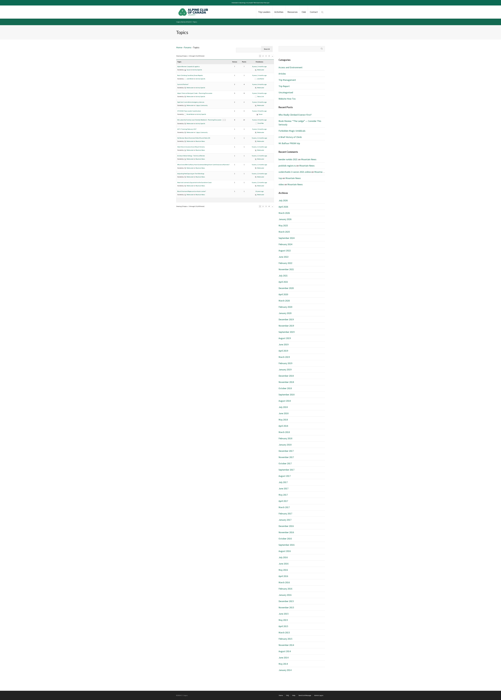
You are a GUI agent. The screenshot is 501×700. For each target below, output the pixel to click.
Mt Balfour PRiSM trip (289, 143)
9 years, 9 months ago (259, 93)
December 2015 (286, 601)
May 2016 (283, 569)
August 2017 (285, 475)
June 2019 (283, 344)
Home (179, 47)
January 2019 (285, 369)
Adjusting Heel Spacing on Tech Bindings (190, 174)
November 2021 (286, 269)
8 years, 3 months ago (259, 66)
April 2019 (283, 350)
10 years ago (259, 191)
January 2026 (285, 219)
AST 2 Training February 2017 (186, 129)
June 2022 (283, 256)
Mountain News (200, 141)
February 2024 (285, 244)
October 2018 (285, 388)
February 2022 (285, 263)
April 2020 (283, 294)
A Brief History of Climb (290, 137)
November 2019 (286, 325)
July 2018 (283, 407)
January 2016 (285, 594)
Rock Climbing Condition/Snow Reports (190, 75)
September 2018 (286, 394)
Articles (282, 73)
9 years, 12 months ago (259, 174)
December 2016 (286, 526)
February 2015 (285, 638)
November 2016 (286, 532)
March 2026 (284, 212)
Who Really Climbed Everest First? (295, 114)
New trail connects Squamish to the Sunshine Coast (194, 182)
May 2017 (283, 494)
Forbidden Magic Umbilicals (292, 130)
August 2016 (285, 551)
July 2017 (283, 482)
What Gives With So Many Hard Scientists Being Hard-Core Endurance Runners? (203, 165)
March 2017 (284, 507)
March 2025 (284, 231)
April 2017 (283, 500)
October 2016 (285, 538)
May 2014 (283, 663)
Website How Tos (287, 98)
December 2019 (286, 319)
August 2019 (285, 338)
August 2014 (285, 651)
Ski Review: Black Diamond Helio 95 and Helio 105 (193, 138)
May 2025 (283, 225)
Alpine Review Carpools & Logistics (188, 66)
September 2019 (286, 331)
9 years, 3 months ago (259, 75)
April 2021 (283, 281)
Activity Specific (197, 70)
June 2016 (283, 563)
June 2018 (283, 413)
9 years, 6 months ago (259, 84)
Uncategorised (286, 92)
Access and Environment (290, 67)
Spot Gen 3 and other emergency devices (190, 102)
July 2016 (283, 557)
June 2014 (283, 657)
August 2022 (285, 250)
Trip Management (287, 79)
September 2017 (286, 469)
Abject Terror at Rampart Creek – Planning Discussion (194, 93)
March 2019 (284, 356)
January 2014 (285, 670)
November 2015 (286, 607)
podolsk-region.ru (287, 165)
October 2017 (285, 463)
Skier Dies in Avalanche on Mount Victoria (191, 147)
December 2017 (286, 450)
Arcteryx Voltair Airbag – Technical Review (191, 156)
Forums (187, 47)
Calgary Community (202, 105)
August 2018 (285, 400)
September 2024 (286, 238)
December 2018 (286, 375)
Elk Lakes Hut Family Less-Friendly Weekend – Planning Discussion (199, 120)
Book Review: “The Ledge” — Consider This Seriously (300, 122)
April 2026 (283, 206)
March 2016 (284, 582)
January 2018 (285, 444)
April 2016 (283, 576)
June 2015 (283, 613)
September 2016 (286, 544)
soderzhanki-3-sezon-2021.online (295, 171)
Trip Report (284, 86)
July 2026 (283, 200)
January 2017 (285, 519)
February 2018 (285, 438)
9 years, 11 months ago (259, 138)
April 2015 (283, 626)
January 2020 (285, 313)
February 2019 (285, 363)
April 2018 (283, 425)
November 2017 (286, 457)
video (281, 184)
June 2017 (283, 488)
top (280, 178)
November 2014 (286, 645)
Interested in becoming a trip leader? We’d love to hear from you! (250, 3)
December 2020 (286, 288)
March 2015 (284, 632)
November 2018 (286, 382)
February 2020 (285, 306)
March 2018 (284, 432)
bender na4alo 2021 (288, 159)
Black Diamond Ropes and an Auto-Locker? (191, 191)
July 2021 (283, 275)
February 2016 (285, 588)
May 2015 (283, 619)
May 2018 (283, 419)
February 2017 (285, 513)
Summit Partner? (183, 84)
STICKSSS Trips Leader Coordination (189, 111)
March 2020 (284, 300)
